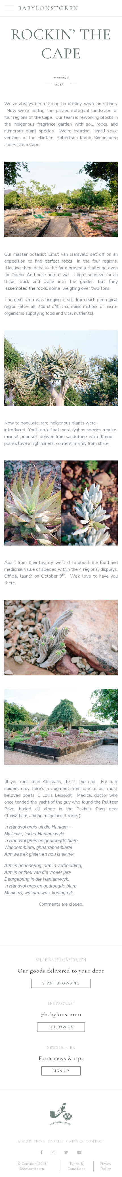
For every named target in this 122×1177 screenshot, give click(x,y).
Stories (56, 1141)
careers (74, 1141)
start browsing (60, 983)
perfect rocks (57, 261)
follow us (61, 1027)
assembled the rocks (26, 288)
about (24, 1141)
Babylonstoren (48, 8)
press (39, 1141)
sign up (61, 1071)
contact (95, 1141)
